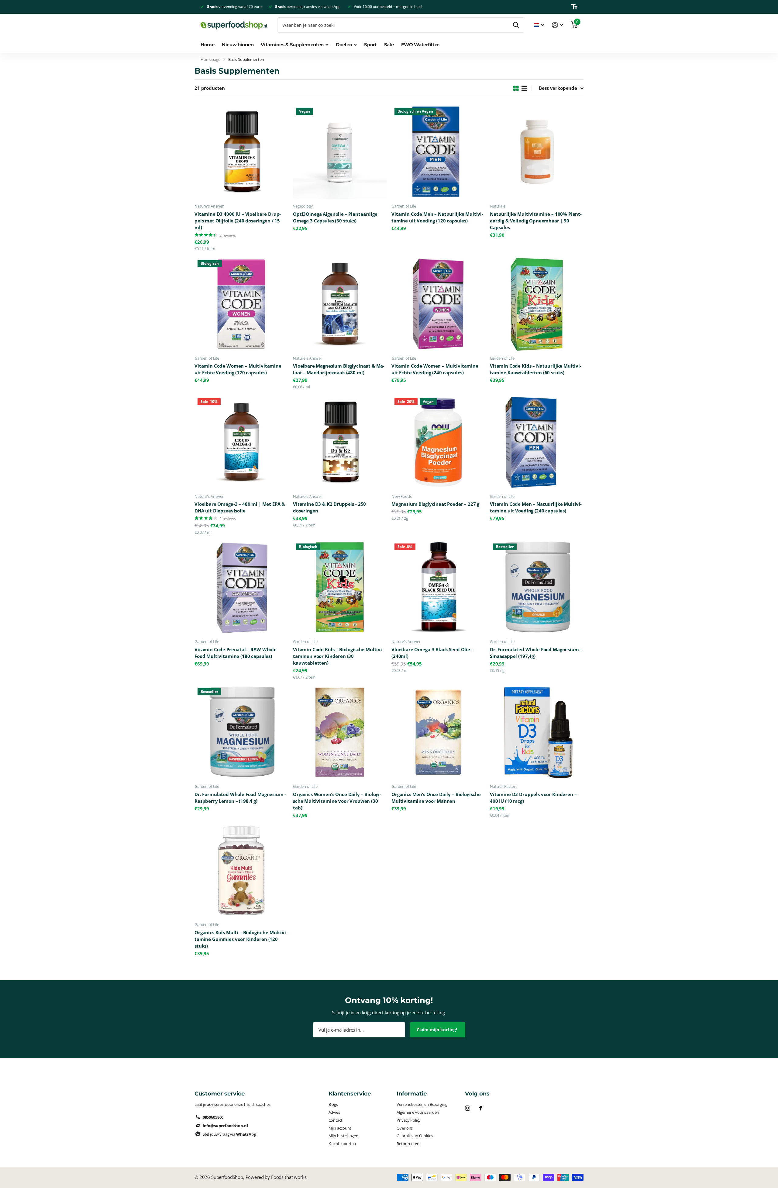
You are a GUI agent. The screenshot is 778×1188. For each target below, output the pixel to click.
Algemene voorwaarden (418, 1112)
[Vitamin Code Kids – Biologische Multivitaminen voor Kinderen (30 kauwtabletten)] (340, 587)
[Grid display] (516, 88)
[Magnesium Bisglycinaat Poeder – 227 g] (438, 442)
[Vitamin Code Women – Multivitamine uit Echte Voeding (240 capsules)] (438, 304)
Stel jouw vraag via (229, 1134)
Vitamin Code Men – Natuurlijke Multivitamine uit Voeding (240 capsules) (536, 507)
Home (208, 44)
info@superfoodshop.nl (225, 1125)
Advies (334, 1112)
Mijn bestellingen (343, 1135)
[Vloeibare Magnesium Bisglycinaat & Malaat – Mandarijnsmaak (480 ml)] (340, 304)
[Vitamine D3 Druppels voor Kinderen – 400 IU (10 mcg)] (537, 732)
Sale (389, 44)
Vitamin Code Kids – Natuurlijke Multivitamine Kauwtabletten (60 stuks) (535, 369)
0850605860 (213, 1117)
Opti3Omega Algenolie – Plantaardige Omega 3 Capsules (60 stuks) (335, 217)
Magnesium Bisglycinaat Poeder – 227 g (435, 504)
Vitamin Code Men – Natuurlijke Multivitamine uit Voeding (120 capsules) (437, 217)
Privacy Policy (409, 1120)
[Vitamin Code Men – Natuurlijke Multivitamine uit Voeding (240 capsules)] (537, 442)
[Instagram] (467, 1108)
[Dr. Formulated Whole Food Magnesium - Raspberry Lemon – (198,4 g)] (241, 732)
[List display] (524, 88)
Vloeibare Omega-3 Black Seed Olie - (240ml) (432, 652)
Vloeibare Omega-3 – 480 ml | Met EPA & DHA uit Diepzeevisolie (239, 507)
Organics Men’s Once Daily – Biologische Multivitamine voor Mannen (436, 797)
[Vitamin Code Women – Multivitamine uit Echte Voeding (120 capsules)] (241, 304)
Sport (370, 44)
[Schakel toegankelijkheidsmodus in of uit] (574, 6)
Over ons (405, 1128)
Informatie (412, 1093)
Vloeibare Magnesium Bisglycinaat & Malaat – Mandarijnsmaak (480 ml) (338, 369)
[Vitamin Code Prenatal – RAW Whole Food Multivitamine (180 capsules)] (241, 587)
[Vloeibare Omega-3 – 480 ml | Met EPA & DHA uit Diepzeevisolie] (241, 442)
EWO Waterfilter (420, 44)
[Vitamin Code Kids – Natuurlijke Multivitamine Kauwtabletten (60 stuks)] (537, 304)
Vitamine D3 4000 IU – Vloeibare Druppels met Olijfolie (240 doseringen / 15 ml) (237, 221)
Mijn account (340, 1128)
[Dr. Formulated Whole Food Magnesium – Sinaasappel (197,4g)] (537, 587)
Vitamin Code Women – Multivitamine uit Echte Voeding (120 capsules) (237, 369)
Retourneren (408, 1143)
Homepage (210, 59)
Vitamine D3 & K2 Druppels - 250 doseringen (329, 507)
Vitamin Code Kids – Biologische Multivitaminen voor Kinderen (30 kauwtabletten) (338, 656)
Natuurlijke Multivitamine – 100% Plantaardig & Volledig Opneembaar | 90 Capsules (536, 221)
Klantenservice (350, 1093)
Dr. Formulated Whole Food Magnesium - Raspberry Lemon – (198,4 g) (240, 797)
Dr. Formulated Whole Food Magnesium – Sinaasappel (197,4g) (536, 652)
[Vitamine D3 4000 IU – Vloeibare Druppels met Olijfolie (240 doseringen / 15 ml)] (241, 152)
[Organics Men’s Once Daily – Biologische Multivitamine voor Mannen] (438, 732)
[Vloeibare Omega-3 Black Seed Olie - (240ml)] (438, 587)
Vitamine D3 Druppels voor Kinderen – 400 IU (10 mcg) (533, 797)
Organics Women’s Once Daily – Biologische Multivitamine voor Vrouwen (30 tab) (337, 801)
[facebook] (480, 1108)
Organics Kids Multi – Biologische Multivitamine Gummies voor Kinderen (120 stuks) (240, 939)
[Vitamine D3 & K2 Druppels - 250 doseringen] (340, 442)
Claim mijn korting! (437, 1030)
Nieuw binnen (237, 44)
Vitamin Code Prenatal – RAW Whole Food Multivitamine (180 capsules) (235, 652)
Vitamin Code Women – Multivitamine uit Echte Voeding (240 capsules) (434, 369)
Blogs (333, 1104)
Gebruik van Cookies (415, 1135)
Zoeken (516, 25)
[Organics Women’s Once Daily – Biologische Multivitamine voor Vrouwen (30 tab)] (340, 732)
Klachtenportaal (343, 1143)
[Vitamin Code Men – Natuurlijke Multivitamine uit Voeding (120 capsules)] (438, 152)
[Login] (557, 25)
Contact (336, 1120)
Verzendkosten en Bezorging (422, 1104)
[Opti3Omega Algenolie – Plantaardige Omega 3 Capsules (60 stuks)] (340, 152)
